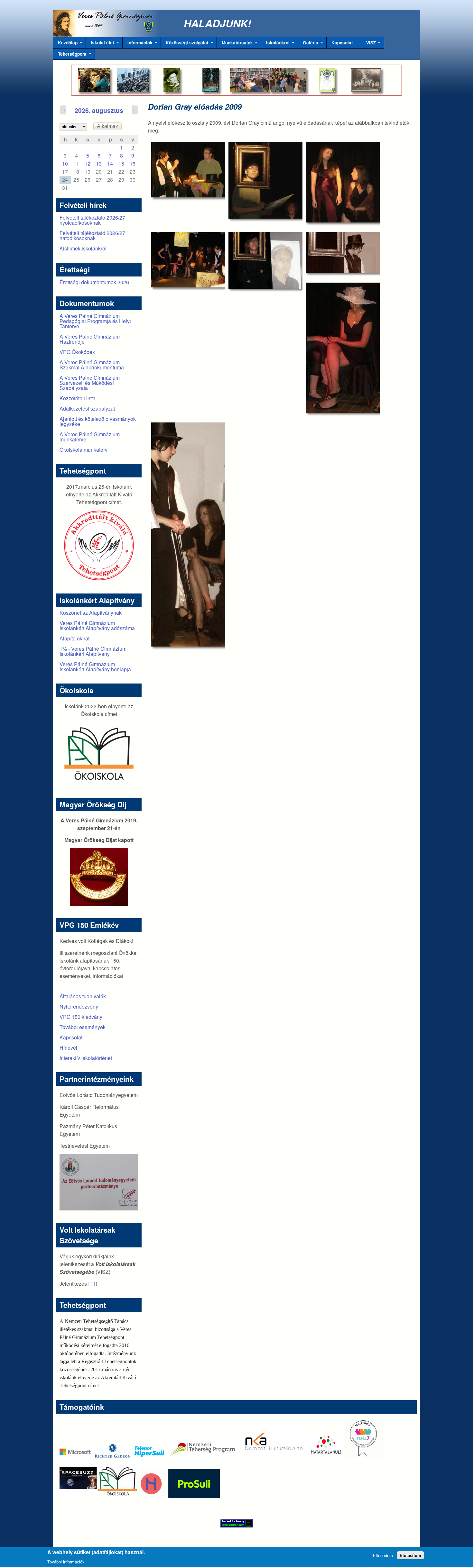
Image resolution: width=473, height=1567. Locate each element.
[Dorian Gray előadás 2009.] (188, 169)
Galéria (308, 44)
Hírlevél (68, 1047)
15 (121, 163)
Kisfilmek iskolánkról (83, 248)
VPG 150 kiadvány (81, 1016)
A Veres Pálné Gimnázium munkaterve (90, 436)
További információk (66, 1561)
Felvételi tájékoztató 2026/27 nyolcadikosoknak (92, 220)
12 (87, 163)
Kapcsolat (342, 43)
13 (99, 163)
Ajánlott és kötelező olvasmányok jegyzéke (98, 421)
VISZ (368, 44)
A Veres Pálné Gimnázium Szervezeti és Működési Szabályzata (90, 383)
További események (83, 1027)
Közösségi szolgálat (185, 44)
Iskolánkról (275, 44)
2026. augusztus (99, 110)
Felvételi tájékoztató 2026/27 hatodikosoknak (92, 235)
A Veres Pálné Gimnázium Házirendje (90, 339)
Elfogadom (383, 1555)
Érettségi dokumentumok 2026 (94, 282)
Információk (138, 44)
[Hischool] (132, 1496)
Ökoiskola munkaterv (83, 449)
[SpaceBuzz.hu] (79, 1496)
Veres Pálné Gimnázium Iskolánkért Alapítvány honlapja (95, 666)
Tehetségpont (70, 55)
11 (76, 163)
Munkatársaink (235, 44)
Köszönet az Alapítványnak (91, 612)
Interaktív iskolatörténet (86, 1058)
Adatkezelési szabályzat (87, 408)
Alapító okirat (74, 638)
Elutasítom (410, 1555)
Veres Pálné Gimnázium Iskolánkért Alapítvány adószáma (97, 625)
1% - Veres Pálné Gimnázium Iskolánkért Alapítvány (93, 651)
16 (132, 163)
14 (110, 163)
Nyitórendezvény (79, 1006)
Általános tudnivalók (83, 996)
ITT (92, 1283)
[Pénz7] (363, 1455)
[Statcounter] (236, 1523)
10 (65, 163)
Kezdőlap (65, 44)
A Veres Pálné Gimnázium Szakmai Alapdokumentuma (92, 364)
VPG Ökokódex (77, 352)
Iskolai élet (100, 44)
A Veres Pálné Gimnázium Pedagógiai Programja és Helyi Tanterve (95, 321)
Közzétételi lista (78, 398)
